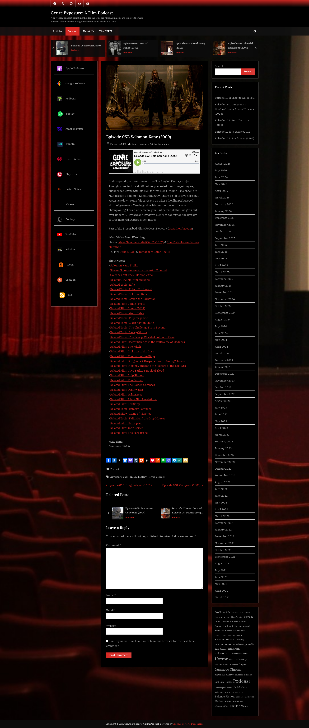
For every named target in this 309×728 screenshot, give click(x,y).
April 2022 (221, 509)
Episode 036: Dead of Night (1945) (83, 45)
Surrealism (238, 701)
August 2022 (223, 482)
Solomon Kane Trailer (124, 265)
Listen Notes (73, 189)
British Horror (222, 617)
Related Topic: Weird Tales (127, 313)
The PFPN (105, 31)
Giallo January (221, 649)
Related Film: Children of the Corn (132, 351)
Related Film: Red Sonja (125, 404)
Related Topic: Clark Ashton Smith (132, 323)
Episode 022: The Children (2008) (243, 45)
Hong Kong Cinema (240, 653)
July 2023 (221, 407)
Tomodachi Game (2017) (154, 252)
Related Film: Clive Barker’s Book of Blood (137, 370)
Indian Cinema (222, 664)
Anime (247, 612)
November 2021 (225, 543)
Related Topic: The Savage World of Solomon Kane (142, 337)
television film (221, 706)
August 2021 (223, 563)
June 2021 (221, 577)
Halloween (234, 648)
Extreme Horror (224, 639)
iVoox (70, 264)
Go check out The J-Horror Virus (131, 275)
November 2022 (225, 461)
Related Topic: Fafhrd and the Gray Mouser (137, 418)
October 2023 (223, 387)
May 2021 (221, 583)
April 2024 (221, 346)
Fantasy (142, 476)
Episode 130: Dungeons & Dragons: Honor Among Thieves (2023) (234, 109)
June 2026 (221, 177)
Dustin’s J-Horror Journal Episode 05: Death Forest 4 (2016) (140, 511)
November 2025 (225, 224)
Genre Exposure (140, 143)
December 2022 (224, 455)
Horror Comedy (238, 659)
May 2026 (221, 184)
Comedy (248, 616)
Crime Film (227, 621)
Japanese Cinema (228, 669)
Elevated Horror (223, 630)
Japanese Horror (224, 674)
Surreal (228, 701)
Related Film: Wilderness (126, 394)
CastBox (70, 279)
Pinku (229, 682)
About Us (88, 31)
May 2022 (221, 502)
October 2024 (223, 306)
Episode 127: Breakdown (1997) (234, 138)
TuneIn (70, 143)
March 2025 (222, 272)
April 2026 (221, 190)
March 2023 (222, 434)
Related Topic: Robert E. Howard (131, 289)
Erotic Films (239, 630)
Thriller (234, 706)
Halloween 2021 (223, 653)
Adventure (116, 476)
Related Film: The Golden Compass (132, 385)
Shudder (239, 697)
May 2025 (221, 258)
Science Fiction (225, 696)
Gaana (70, 204)
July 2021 (221, 570)
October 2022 (223, 468)
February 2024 (224, 360)
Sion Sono (249, 697)
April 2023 (221, 428)
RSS (70, 294)
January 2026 (223, 211)
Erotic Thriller (221, 635)
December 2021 (224, 536)
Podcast (72, 31)
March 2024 (222, 353)
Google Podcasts (76, 83)
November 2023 (225, 380)
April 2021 (221, 590)
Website (111, 626)
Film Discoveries (223, 644)
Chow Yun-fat (237, 617)
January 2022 (223, 529)
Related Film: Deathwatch (126, 389)
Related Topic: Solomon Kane (129, 294)
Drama (218, 626)
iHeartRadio (73, 159)
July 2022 (221, 488)
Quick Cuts (240, 687)
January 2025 (223, 285)
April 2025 (221, 265)
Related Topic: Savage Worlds (128, 332)
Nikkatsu (248, 675)
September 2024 (225, 312)
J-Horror (234, 664)
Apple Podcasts (75, 68)
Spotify (70, 113)
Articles (57, 31)
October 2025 (223, 231)
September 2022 (225, 475)
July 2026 (221, 170)
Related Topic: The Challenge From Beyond (137, 327)
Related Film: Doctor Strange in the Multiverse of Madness (147, 342)
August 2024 (223, 319)
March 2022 (222, 516)
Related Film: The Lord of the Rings (132, 356)
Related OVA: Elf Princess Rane (130, 280)
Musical (239, 674)
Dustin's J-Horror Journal (236, 626)
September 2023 (225, 394)
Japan (243, 664)
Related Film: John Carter (126, 428)
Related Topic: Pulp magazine (129, 318)
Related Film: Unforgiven (126, 423)
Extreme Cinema (235, 635)
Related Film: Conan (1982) (127, 304)
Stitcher (70, 249)
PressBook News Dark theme (188, 723)
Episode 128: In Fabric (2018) (233, 131)
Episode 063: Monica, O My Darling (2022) (190, 510)
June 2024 (221, 333)
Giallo (251, 644)
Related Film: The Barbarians (129, 433)
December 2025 (224, 217)
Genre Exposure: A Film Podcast (82, 12)
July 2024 (221, 326)
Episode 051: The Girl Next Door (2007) (188, 45)
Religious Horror (222, 692)
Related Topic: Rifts (122, 284)
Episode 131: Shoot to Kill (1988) (235, 97)
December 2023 (224, 373)
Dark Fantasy (130, 476)
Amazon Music (74, 128)
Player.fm (71, 174)
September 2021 (225, 556)
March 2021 (222, 597)
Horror (151, 476)
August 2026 (223, 163)
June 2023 (221, 414)
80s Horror (232, 612)
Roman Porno (237, 692)
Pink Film (219, 682)
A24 (241, 612)
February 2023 (224, 441)
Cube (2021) (127, 252)
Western (245, 706)
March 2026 (222, 197)
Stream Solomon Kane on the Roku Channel (138, 270)
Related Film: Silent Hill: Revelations (133, 399)
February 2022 (224, 522)
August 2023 (223, 400)
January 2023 (223, 448)
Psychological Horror (223, 688)
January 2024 (223, 366)
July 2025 (221, 245)
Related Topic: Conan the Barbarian (133, 299)
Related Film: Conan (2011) (127, 308)
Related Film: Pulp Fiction (127, 375)
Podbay (70, 219)
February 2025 (224, 278)
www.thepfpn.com (180, 228)
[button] (108, 460)
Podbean (71, 98)
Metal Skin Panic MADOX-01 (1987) (141, 242)
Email (111, 610)
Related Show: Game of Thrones (130, 413)
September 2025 (225, 238)
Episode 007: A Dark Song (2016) (138, 45)
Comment (113, 545)
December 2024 (224, 292)
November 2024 (225, 299)
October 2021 (223, 550)
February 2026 (224, 204)
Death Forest (240, 621)
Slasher (219, 701)
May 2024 (221, 339)
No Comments (161, 144)
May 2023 (221, 421)
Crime (217, 621)
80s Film (220, 612)
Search (219, 66)
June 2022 (221, 495)
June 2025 (221, 251)
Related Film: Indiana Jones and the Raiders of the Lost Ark (148, 366)
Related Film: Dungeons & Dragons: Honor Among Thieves (147, 361)
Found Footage (240, 644)
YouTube (71, 234)
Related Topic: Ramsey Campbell (131, 409)
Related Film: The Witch (125, 346)
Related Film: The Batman (126, 380)
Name (111, 595)
